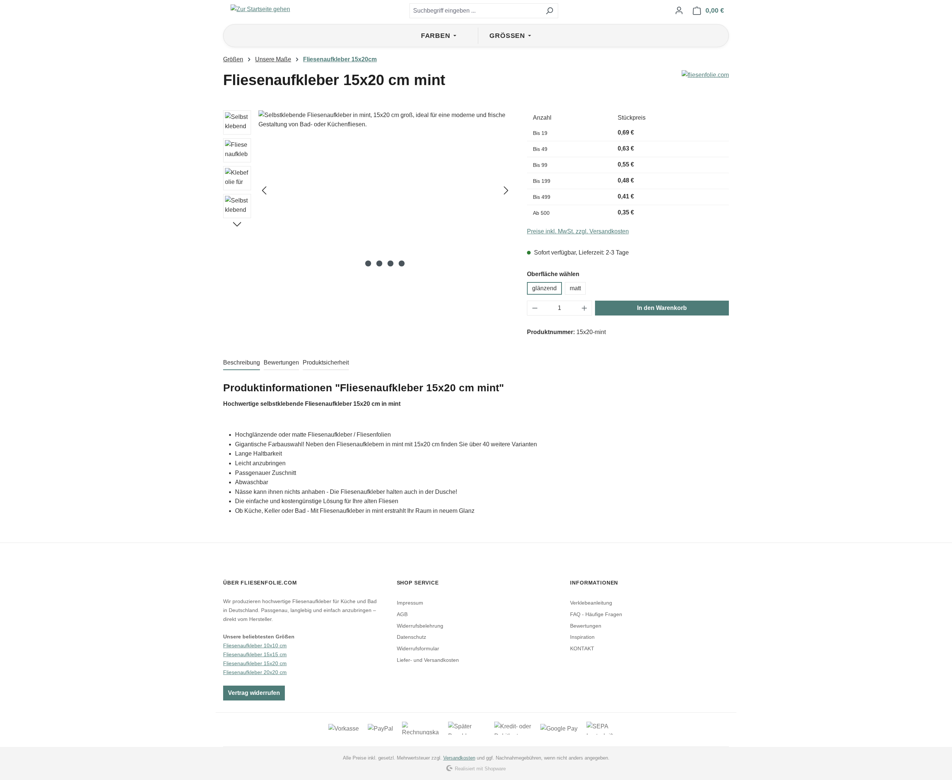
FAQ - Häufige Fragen (596, 614)
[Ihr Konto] (679, 10)
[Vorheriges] (264, 190)
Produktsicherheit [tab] (326, 362)
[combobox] (475, 10)
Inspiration (582, 637)
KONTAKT (582, 648)
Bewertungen (585, 626)
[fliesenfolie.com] (705, 83)
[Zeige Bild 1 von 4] (368, 263)
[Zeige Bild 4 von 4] (402, 263)
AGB (402, 614)
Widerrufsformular (418, 648)
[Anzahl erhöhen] (584, 308)
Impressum (410, 603)
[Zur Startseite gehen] (260, 9)
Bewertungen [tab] (281, 362)
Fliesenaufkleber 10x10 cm (255, 645)
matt (575, 288)
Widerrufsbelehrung (420, 626)
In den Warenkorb (662, 308)
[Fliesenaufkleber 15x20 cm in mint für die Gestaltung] (385, 190)
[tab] (241, 363)
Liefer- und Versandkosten (428, 660)
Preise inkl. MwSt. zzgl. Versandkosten (578, 231)
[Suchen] (549, 10)
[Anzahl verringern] (535, 308)
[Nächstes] (506, 190)
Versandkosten (459, 758)
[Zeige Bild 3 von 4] (390, 263)
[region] (368, 190)
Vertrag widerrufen (254, 693)
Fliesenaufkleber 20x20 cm (255, 672)
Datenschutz (411, 637)
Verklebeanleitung (591, 603)
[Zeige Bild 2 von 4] (379, 263)
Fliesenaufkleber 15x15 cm (255, 654)
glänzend (544, 288)
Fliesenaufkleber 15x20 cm (255, 663)
